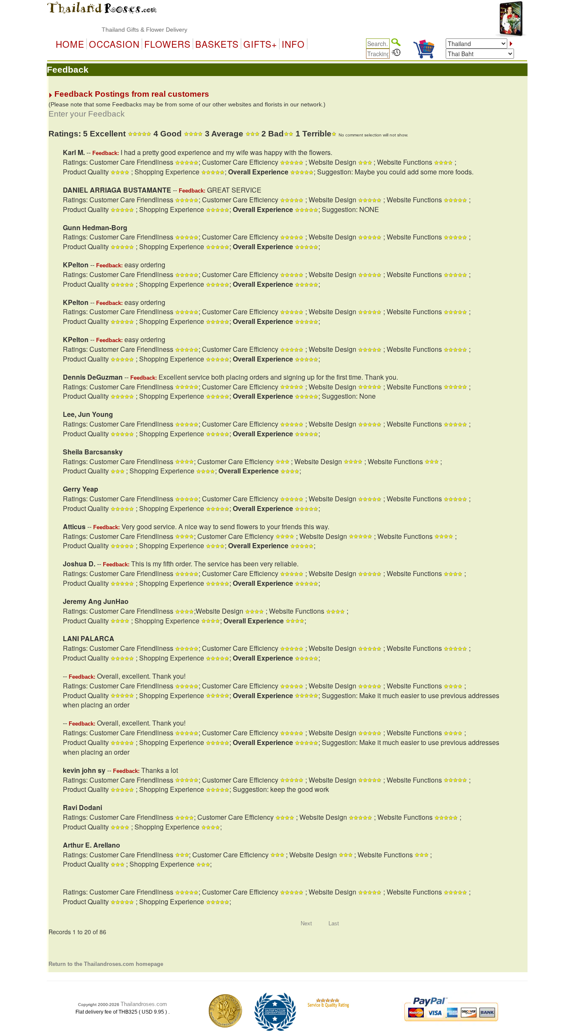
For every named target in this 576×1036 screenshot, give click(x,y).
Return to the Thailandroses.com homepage (105, 964)
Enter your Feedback (86, 113)
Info (293, 43)
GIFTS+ (260, 43)
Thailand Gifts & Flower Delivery (131, 29)
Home (70, 43)
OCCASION (114, 43)
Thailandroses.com (144, 1004)
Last (333, 923)
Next (306, 923)
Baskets (217, 43)
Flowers (167, 43)
